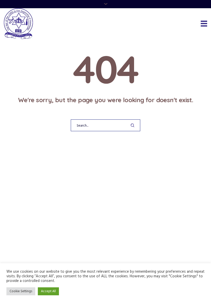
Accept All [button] (48, 291)
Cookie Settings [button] (21, 291)
